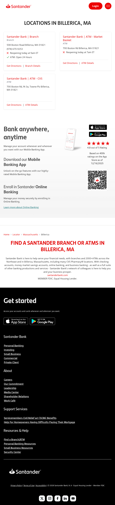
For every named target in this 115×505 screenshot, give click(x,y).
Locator (16, 234)
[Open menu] (108, 6)
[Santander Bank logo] (18, 6)
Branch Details (32, 65)
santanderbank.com (57, 275)
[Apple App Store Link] (98, 129)
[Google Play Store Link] (98, 136)
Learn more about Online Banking (21, 207)
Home (6, 234)
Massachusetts (30, 234)
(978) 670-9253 (15, 48)
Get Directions (14, 65)
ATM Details (87, 62)
